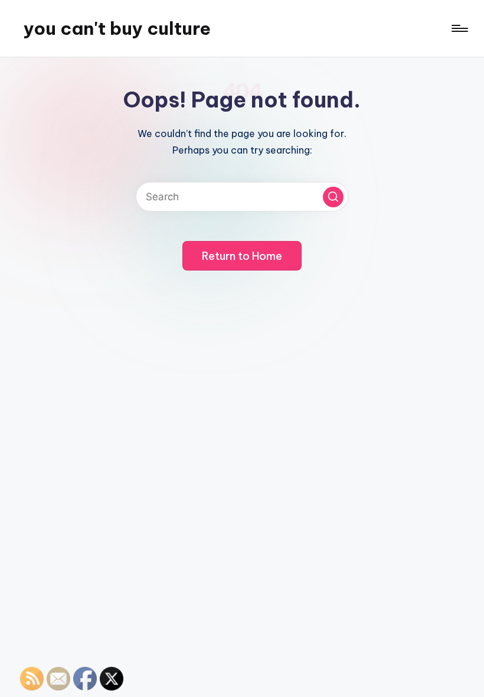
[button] (333, 197)
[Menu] (459, 28)
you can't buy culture (117, 28)
